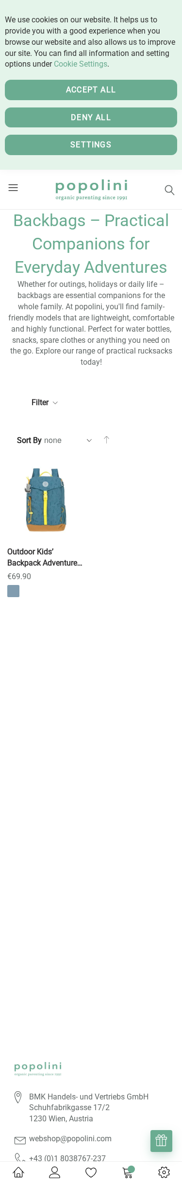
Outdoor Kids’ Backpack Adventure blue (42, 558)
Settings (91, 144)
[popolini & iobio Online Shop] (91, 189)
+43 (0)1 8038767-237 (67, 1158)
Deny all (91, 117)
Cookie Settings (80, 64)
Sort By (29, 440)
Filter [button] (40, 402)
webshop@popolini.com (70, 1138)
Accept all (91, 89)
